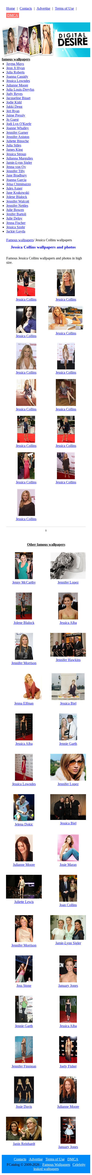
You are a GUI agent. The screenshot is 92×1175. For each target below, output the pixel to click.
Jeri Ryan (12, 111)
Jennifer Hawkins (68, 660)
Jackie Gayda (15, 231)
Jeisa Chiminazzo (18, 184)
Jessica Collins (26, 299)
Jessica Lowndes (18, 81)
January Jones (68, 985)
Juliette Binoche (17, 141)
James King (14, 149)
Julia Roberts (15, 72)
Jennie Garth (68, 744)
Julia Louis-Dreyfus (20, 89)
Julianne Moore (17, 85)
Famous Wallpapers (56, 1164)
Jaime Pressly (15, 115)
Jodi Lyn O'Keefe (18, 124)
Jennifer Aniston (17, 137)
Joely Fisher (68, 1066)
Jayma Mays (15, 64)
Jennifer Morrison (23, 663)
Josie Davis (24, 1106)
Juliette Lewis (24, 902)
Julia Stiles (13, 145)
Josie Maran (68, 865)
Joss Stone (24, 985)
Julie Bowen (15, 210)
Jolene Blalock (16, 197)
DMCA (12, 15)
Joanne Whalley (17, 128)
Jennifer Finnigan (24, 1066)
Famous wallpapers (19, 240)
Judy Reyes (14, 94)
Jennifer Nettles (17, 205)
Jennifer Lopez (68, 582)
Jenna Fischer (15, 223)
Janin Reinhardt (24, 1144)
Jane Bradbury (16, 175)
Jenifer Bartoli (16, 214)
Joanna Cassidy (17, 76)
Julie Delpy (14, 218)
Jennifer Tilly (15, 171)
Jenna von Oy (16, 167)
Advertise (43, 8)
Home (10, 8)
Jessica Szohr (15, 227)
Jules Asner (14, 188)
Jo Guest (12, 119)
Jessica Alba (68, 623)
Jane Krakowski (17, 192)
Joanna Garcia (16, 180)
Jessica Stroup (16, 154)
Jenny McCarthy (24, 582)
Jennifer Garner (17, 132)
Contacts (26, 8)
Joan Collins (68, 905)
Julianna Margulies (19, 158)
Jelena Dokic (24, 824)
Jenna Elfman (23, 703)
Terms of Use (64, 8)
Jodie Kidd (14, 102)
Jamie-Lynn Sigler (19, 162)
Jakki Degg (14, 106)
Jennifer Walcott (17, 201)
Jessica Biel (68, 703)
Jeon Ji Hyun (15, 68)
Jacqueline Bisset (18, 98)
